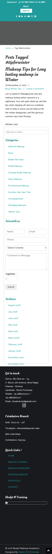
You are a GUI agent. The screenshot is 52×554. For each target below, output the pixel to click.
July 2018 (12, 312)
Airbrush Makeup (16, 146)
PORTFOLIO (14, 481)
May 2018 (12, 325)
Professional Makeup (18, 185)
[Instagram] (24, 406)
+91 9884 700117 (28, 2)
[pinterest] (35, 16)
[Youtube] (28, 16)
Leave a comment (35, 89)
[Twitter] (19, 16)
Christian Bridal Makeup (19, 172)
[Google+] (18, 406)
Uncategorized (15, 198)
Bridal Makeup (15, 166)
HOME (11, 456)
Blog (7, 89)
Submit (11, 287)
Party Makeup (15, 179)
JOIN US (26, 11)
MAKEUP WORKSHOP (19, 468)
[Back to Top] (48, 550)
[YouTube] (29, 406)
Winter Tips (16, 89)
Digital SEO (23, 552)
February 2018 (15, 344)
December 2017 (16, 357)
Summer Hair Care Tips (19, 192)
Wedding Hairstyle (17, 205)
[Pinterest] (35, 406)
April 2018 (13, 331)
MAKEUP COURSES (17, 462)
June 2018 (13, 318)
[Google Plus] (25, 16)
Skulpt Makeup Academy (26, 29)
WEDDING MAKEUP (18, 474)
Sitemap (35, 552)
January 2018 (14, 351)
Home (8, 48)
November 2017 (16, 364)
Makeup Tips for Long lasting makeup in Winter (25, 74)
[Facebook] (16, 16)
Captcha (11, 274)
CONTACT (13, 487)
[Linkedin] (22, 16)
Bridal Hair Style (16, 159)
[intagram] (32, 16)
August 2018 (14, 305)
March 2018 (13, 338)
